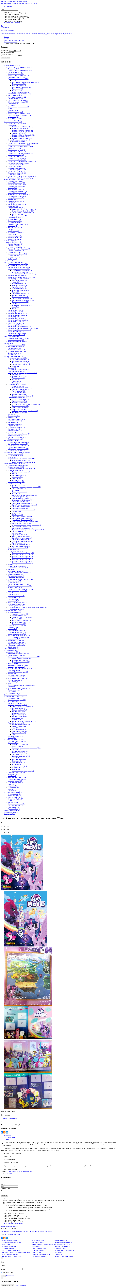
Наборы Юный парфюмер (17, 191)
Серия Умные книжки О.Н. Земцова (24, 495)
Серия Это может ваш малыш (22, 544)
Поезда (15, 292)
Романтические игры (15, 112)
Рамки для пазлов (18, 133)
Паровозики (17, 761)
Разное (15, 307)
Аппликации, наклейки (17, 358)
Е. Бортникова (17, 511)
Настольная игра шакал (39, 1256)
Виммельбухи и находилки (18, 465)
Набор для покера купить (62, 1246)
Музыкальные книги (16, 609)
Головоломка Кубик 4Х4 (17, 173)
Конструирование (19, 475)
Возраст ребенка (6, 50)
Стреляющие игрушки (17, 779)
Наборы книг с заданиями (17, 591)
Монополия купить (38, 1240)
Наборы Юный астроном (17, 186)
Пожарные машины (19, 759)
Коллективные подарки (13, 34)
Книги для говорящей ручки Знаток (20, 579)
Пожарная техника (19, 283)
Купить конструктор (7, 1248)
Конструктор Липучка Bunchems (19, 326)
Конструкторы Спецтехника (22, 298)
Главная (6, 37)
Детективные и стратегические (19, 94)
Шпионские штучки (15, 782)
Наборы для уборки (19, 710)
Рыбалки (16, 719)
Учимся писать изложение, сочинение (25, 521)
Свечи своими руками (16, 419)
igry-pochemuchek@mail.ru (13, 1234)
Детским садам (50, 34)
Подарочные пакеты (16, 207)
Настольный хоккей (38, 1242)
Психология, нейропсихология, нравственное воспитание (27, 607)
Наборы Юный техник (17, 184)
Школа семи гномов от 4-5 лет (22, 559)
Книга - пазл (13, 601)
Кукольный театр (11, 336)
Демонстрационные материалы (23, 462)
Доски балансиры (15, 693)
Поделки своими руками (21, 472)
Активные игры (15, 72)
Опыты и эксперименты (14, 179)
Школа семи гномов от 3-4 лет (22, 558)
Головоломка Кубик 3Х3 (17, 160)
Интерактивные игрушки (14, 696)
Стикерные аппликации (21, 364)
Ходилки (16, 80)
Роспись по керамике (20, 407)
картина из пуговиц (15, 435)
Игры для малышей (12, 610)
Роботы (16, 282)
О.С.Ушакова (17, 533)
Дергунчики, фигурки (16, 630)
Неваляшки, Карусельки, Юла (19, 635)
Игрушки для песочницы (21, 724)
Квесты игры (14, 110)
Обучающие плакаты (16, 455)
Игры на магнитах (11, 650)
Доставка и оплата (24, 3)
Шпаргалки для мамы (16, 677)
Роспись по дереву (19, 409)
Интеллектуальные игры (17, 97)
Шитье (15, 379)
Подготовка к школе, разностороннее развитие (28, 530)
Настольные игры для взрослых (19, 113)
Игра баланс (13, 681)
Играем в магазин (19, 715)
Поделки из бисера (19, 376)
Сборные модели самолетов (18, 449)
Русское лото (13, 103)
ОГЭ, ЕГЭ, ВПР (14, 599)
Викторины (13, 69)
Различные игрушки (12, 701)
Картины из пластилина (21, 389)
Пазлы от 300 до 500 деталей (22, 130)
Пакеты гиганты (18, 214)
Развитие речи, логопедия (18, 568)
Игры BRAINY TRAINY (17, 118)
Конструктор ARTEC (16, 321)
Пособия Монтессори (16, 250)
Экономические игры (16, 77)
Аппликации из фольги (20, 359)
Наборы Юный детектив (17, 193)
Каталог (3, 34)
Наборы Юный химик (16, 181)
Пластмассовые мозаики (17, 351)
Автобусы (16, 764)
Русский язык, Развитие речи (22, 520)
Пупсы (11, 800)
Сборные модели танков (17, 450)
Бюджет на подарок (7, 54)
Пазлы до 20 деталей (20, 128)
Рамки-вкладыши (19, 615)
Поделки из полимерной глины (23, 396)
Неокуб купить (36, 1252)
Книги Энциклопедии (17, 566)
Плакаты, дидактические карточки (17, 452)
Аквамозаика (13, 354)
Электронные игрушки (17, 700)
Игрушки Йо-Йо (14, 219)
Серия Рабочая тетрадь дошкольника (24, 505)
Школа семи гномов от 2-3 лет (22, 556)
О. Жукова (16, 513)
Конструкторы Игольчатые (18, 320)
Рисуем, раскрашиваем (17, 397)
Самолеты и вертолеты (17, 772)
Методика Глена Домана (17, 254)
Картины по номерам (20, 406)
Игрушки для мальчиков (14, 739)
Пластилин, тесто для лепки (18, 384)
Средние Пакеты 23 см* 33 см (23, 211)
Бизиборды (13, 647)
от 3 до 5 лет (11, 1171)
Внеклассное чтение (15, 571)
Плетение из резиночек (17, 427)
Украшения (17, 381)
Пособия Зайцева (14, 245)
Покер (11, 105)
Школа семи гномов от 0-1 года (23, 553)
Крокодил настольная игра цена (41, 1254)
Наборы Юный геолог (16, 198)
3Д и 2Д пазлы (14, 148)
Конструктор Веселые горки (25, 274)
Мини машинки (18, 762)
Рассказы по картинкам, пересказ (20, 586)
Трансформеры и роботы (17, 777)
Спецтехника (14, 791)
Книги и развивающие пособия (14, 40)
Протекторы (13, 117)
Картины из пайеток (16, 421)
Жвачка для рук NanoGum (18, 224)
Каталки (12, 629)
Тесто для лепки (18, 391)
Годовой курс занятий (20, 501)
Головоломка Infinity (15, 166)
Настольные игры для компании (20, 70)
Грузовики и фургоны (20, 744)
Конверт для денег (15, 227)
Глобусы (12, 457)
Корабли (12, 776)
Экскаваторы (17, 746)
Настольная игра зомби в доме (63, 1256)
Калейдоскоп (13, 231)
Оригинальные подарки (14, 201)
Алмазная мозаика (15, 430)
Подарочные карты (11, 812)
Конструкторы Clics (15, 312)
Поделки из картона (15, 425)
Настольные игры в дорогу (18, 100)
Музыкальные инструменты (18, 653)
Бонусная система (46, 1231)
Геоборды (12, 259)
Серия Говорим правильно (21, 523)
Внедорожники (18, 767)
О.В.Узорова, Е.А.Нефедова (22, 526)
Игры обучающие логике (17, 678)
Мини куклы (13, 802)
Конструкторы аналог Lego (18, 278)
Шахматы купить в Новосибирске (42, 1244)
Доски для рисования (20, 402)
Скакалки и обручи (19, 731)
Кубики (12, 673)
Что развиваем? (33, 34)
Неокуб (11, 203)
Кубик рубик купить (38, 1250)
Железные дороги (15, 781)
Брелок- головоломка (16, 165)
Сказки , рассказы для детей (18, 584)
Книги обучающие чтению (18, 548)
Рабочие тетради (15, 483)
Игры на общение (19, 85)
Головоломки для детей (16, 150)
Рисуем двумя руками (16, 577)
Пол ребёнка (5, 52)
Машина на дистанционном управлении (26, 748)
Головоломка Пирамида (17, 158)
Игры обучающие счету (21, 662)
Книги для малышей (16, 467)
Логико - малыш (14, 252)
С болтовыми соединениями (22, 270)
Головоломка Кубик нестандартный (21, 153)
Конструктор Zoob (15, 316)
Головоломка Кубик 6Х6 (16, 171)
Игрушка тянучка (15, 222)
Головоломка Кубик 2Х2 (17, 151)
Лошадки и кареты (15, 805)
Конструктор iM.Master (16, 335)
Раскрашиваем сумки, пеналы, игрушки (26, 404)
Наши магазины (13, 3)
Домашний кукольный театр (18, 338)
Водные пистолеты (19, 729)
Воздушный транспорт (20, 290)
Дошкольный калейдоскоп (21, 546)
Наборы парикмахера (20, 716)
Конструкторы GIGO (16, 310)
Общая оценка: (5, 1188)
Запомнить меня (8, 1272)
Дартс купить (58, 1252)
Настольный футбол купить (9, 1254)
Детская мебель (14, 809)
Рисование (16, 478)
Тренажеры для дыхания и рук (19, 665)
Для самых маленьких (20, 660)
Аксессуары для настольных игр (19, 115)
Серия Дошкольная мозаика (22, 503)
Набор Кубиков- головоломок (18, 163)
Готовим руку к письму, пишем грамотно (26, 487)
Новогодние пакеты (19, 216)
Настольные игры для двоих (18, 75)
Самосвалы (16, 754)
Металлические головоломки (19, 145)
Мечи (11, 784)
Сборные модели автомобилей (19, 442)
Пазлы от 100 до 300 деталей (22, 131)
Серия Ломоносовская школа (22, 528)
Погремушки (14, 639)
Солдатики (13, 786)
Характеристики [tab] (9, 1137)
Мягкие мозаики (14, 348)
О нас (10, 1231)
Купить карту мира (60, 1248)
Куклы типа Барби (15, 799)
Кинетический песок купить (63, 1242)
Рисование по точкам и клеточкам (23, 510)
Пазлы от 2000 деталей (20, 136)
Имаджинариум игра (60, 1240)
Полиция (16, 769)
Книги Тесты (13, 549)
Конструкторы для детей (14, 262)
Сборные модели (11, 440)
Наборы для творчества (13, 356)
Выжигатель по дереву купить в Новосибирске (15, 1252)
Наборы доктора (18, 708)
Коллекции (41, 34)
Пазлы (12, 125)
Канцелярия (13, 422)
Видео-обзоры (67, 34)
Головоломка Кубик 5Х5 (17, 169)
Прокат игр (58, 34)
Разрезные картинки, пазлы (22, 617)
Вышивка (16, 374)
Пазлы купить (36, 1246)
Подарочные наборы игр (21, 92)
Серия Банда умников (20, 508)
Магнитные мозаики (16, 346)
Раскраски (13, 564)
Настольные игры (12, 65)
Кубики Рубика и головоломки (19, 140)
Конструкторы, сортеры (17, 634)
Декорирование (18, 378)
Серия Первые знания (19, 543)
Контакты (34, 3)
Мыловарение (14, 416)
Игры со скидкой (14, 120)
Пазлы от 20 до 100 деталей (22, 127)
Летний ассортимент (16, 723)
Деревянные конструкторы (18, 264)
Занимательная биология (17, 189)
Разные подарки (15, 221)
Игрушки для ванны (16, 642)
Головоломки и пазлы (13, 122)
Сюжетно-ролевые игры (17, 705)
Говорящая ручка (14, 698)
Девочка (9, 1173)
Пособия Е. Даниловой (16, 247)
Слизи (11, 789)
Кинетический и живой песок (15, 695)
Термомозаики (14, 353)
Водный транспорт (19, 287)
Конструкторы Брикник (17, 275)
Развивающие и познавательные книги (22, 468)
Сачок (14, 734)
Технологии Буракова (20, 497)
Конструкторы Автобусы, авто (23, 300)
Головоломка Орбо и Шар (17, 156)
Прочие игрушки (19, 624)
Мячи (15, 728)
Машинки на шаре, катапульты (23, 771)
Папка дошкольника (19, 492)
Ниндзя (15, 308)
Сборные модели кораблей (17, 447)
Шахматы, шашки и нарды (18, 102)
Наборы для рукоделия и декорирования (22, 373)
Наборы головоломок (19, 141)
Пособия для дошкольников (17, 606)
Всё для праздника (11, 810)
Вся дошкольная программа (21, 536)
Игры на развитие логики (21, 87)
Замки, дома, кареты (20, 280)
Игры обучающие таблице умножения (21, 685)
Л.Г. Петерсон (17, 493)
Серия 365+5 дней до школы (21, 498)
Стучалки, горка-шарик (17, 625)
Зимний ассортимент (16, 736)
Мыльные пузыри (19, 726)
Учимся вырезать (14, 581)
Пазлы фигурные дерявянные (22, 138)
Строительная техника (20, 293)
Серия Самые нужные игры (22, 538)
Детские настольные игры (18, 79)
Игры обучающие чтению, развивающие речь (24, 657)
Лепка (15, 473)
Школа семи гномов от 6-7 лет (22, 563)
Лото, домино (14, 670)
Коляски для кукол (15, 797)
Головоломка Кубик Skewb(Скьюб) (20, 178)
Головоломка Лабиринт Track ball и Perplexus (23, 143)
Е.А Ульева (16, 490)
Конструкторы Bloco (16, 318)
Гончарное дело (18, 386)
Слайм (12, 234)
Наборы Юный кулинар (17, 196)
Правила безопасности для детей (19, 572)
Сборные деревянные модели (19, 445)
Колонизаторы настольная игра (11, 1256)
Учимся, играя (14, 663)
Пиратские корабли (19, 285)
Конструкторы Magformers (17, 313)
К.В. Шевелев (17, 515)
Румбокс (12, 432)
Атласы (11, 592)
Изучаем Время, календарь (18, 672)
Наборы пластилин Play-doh (22, 388)
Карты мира (13, 569)
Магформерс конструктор (62, 1244)
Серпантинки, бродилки (17, 632)
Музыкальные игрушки (21, 637)
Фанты (11, 108)
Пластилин (20, 392)
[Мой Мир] (7, 1132)
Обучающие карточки (16, 675)
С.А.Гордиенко (17, 531)
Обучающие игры (12, 652)
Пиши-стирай (13, 594)
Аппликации (17, 477)
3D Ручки (8, 260)
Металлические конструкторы (19, 267)
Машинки (13, 743)
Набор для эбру (14, 429)
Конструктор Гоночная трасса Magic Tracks (23, 328)
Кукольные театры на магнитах (19, 341)
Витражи (12, 368)
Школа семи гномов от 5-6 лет (22, 561)
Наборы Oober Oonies (15, 331)
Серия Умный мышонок (21, 539)
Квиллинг (16, 366)
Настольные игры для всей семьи (20, 67)
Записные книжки (14, 239)
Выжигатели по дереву (17, 371)
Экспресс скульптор (15, 217)
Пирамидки (13, 627)
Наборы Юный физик (16, 183)
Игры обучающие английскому (19, 688)
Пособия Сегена (14, 257)
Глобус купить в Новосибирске (10, 1250)
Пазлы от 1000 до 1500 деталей (23, 135)
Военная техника (19, 295)
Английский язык (14, 582)
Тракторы (16, 749)
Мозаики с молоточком (16, 350)
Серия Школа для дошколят (21, 506)
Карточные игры (15, 95)
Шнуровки (17, 619)
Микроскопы (13, 199)
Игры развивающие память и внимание (22, 668)
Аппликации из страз (20, 361)
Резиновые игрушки (16, 640)
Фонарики (12, 774)
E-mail (3, 1265)
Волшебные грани (19, 480)
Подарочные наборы (15, 439)
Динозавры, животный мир (22, 305)
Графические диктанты (16, 604)
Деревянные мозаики (16, 345)
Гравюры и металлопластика (18, 369)
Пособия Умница (14, 255)
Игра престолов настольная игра (11, 1242)
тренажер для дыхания (16, 667)
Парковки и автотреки (17, 741)
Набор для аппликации (21, 363)
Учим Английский (11, 648)
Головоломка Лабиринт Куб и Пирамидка (22, 161)
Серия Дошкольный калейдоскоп (23, 518)
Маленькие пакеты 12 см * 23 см (24, 209)
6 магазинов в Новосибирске (13, 22)
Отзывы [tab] (6, 1139)
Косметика (13, 206)
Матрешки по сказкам (20, 614)
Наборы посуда (18, 711)
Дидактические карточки (21, 460)
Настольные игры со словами (18, 107)
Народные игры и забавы (21, 622)
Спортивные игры (15, 98)
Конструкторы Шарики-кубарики (19, 330)
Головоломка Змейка (16, 155)
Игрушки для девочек (12, 792)
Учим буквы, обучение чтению (22, 541)
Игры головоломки (16, 74)
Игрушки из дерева (16, 612)
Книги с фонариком (15, 574)
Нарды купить (5, 1244)
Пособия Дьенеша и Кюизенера (19, 249)
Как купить (4, 3)
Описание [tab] (7, 1136)
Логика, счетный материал (22, 620)
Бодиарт (12, 417)
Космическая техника (20, 297)
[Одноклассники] (4, 1132)
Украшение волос (15, 424)
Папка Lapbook (14, 597)
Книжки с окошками (16, 587)
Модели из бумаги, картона (18, 444)
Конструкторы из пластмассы (19, 269)
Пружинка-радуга (15, 236)
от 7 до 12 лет (27, 1171)
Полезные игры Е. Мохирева (22, 500)
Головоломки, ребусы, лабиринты (20, 589)
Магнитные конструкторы (18, 265)
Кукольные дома (14, 794)
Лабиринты (12, 686)
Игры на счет (17, 89)
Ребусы (11, 683)
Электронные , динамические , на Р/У (21, 277)
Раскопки (12, 188)
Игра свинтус (58, 1254)
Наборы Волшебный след (17, 645)
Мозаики (8, 343)
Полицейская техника (20, 302)
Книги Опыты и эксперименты (19, 194)
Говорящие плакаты (15, 454)
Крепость (16, 303)
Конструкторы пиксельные (18, 333)
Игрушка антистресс (16, 232)
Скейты (12, 738)
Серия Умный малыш (19, 535)
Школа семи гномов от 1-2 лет (22, 554)
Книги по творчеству (16, 470)
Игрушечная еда (18, 713)
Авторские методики (12, 242)
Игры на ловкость (19, 84)
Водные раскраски (19, 401)
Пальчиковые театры (16, 340)
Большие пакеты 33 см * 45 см (23, 212)
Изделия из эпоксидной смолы (19, 434)
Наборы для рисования (20, 412)
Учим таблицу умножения (17, 602)
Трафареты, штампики (20, 399)
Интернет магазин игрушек (9, 1226)
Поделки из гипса (19, 394)
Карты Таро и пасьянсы (17, 204)
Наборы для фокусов (12, 241)
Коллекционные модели (21, 756)
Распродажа (9, 814)
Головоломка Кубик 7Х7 (16, 174)
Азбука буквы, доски (16, 655)
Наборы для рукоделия (39, 1248)
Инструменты (17, 718)
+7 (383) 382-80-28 (6, 6)
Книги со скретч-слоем (16, 596)
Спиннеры (12, 226)
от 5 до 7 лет (19, 1171)
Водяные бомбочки (19, 733)
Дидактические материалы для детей (21, 459)
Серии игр (24, 34)
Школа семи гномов (16, 551)
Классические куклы (16, 804)
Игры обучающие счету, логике (19, 658)
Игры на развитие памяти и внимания (25, 82)
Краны (15, 757)
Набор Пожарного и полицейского (23, 721)
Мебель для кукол (15, 795)
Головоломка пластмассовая (18, 123)
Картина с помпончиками (17, 437)
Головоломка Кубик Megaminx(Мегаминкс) (23, 176)
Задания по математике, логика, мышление (26, 525)
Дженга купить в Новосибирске (64, 1250)
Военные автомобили (20, 751)
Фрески (12, 414)
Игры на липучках (15, 680)
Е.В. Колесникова (19, 488)
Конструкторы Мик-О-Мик (18, 315)
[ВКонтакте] (2, 1132)
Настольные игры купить (9, 1240)
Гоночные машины (19, 288)
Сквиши (12, 229)
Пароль (3, 1269)
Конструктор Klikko (15, 325)
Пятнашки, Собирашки (16, 168)
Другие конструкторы (20, 272)
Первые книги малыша (16, 576)
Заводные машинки (19, 766)
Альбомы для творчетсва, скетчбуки (25, 411)
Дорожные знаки (14, 787)
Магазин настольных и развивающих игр (14, 1)
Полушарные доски (15, 690)
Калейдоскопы (13, 807)
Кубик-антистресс (15, 237)
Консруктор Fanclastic (16, 323)
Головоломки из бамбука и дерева (20, 146)
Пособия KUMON (19, 485)
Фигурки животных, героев (22, 706)
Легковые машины (19, 753)
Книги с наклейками (10, 42)
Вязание (16, 383)
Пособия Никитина (15, 244)
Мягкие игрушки (15, 703)
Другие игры (17, 90)
